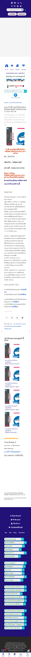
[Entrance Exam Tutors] (17, 65)
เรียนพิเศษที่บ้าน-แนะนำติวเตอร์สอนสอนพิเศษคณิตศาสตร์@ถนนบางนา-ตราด (16, 648)
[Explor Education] (6, 65)
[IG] (14, 6)
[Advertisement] (15, 36)
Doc (6, 532)
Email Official (12, 647)
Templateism (8, 645)
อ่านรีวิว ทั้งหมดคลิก (12, 452)
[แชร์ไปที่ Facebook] (6, 318)
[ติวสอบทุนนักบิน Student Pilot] (15, 88)
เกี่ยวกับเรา (16, 523)
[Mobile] (21, 3)
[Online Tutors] (23, 65)
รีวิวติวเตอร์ (16, 520)
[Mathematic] (12, 65)
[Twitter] (21, 6)
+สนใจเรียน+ (12, 14)
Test (10, 532)
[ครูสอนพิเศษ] (15, 81)
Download (22, 532)
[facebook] (11, 6)
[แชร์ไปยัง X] (11, 318)
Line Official (20, 647)
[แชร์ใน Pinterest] (17, 318)
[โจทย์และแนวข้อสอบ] (28, 650)
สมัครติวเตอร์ (22, 14)
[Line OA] (18, 3)
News (15, 532)
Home (6, 102)
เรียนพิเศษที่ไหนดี (16, 527)
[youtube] (15, 3)
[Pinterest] (17, 6)
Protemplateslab (16, 645)
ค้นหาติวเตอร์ (16, 516)
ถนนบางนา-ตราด (20, 324)
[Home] (12, 3)
